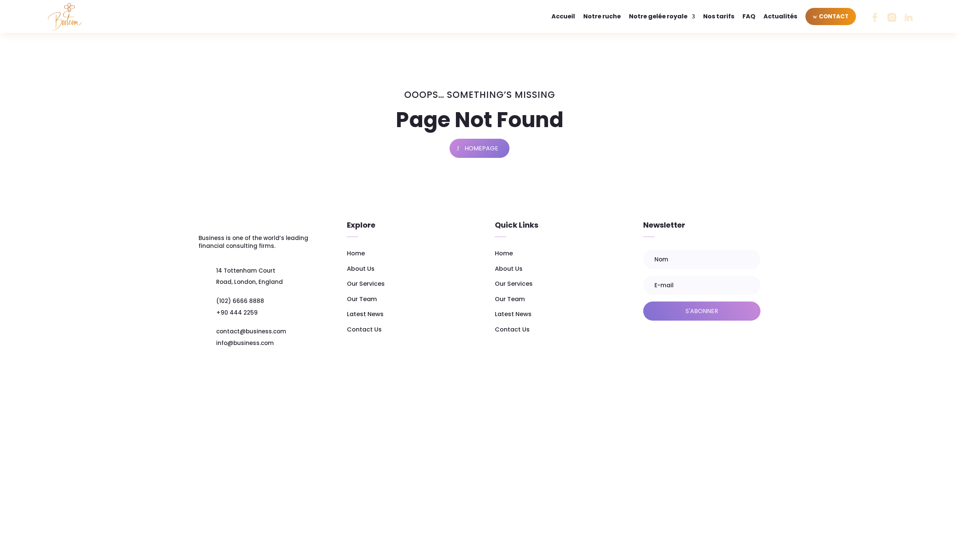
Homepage (481, 148)
